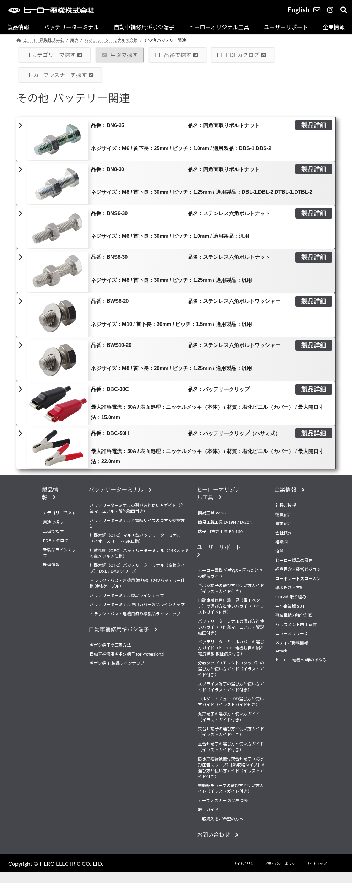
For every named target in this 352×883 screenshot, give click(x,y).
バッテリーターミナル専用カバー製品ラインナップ (137, 605)
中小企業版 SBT (290, 606)
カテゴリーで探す (54, 55)
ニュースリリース (291, 633)
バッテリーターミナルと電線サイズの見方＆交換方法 (137, 524)
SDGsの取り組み (290, 597)
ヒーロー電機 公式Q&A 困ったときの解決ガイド (230, 573)
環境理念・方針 (289, 588)
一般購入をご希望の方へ (220, 819)
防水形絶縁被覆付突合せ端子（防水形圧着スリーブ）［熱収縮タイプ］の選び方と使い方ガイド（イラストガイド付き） (232, 767)
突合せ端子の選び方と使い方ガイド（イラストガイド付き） (231, 732)
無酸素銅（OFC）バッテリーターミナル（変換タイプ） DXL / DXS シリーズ (137, 568)
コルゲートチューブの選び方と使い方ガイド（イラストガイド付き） (231, 702)
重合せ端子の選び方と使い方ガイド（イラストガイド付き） (231, 747)
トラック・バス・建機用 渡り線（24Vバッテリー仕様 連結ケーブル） (137, 583)
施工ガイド (208, 810)
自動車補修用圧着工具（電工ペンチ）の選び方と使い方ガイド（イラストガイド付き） (231, 606)
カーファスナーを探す (60, 75)
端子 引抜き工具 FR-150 (220, 532)
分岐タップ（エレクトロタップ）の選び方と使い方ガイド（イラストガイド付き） (231, 669)
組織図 (281, 542)
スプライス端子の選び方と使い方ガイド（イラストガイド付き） (231, 687)
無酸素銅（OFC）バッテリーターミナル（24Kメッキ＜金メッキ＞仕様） (139, 553)
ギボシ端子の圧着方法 (110, 645)
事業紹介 (283, 524)
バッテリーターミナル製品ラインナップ (127, 595)
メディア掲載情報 (291, 643)
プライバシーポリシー (281, 864)
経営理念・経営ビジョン (298, 569)
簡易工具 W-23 (212, 513)
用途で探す (123, 55)
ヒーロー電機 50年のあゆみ (301, 660)
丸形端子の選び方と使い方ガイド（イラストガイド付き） (229, 717)
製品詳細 (313, 125)
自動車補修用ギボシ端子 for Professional (127, 654)
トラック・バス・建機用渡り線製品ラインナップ (135, 614)
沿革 (279, 551)
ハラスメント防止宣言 (296, 625)
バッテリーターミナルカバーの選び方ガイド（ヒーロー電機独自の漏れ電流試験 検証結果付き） (231, 648)
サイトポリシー (245, 864)
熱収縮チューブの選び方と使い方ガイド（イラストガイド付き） (231, 789)
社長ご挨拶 (285, 505)
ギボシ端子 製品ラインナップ (117, 663)
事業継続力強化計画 (293, 615)
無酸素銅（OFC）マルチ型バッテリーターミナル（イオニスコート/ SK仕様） (135, 538)
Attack (281, 651)
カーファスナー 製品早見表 (223, 801)
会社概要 (283, 533)
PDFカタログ (242, 55)
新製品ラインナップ (59, 553)
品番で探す (177, 55)
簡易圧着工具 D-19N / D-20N (225, 522)
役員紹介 (283, 515)
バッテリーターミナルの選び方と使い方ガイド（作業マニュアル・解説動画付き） (137, 508)
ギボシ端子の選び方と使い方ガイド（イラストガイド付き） (231, 589)
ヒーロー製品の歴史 (293, 560)
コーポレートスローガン (298, 579)
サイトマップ (316, 864)
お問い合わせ (216, 835)
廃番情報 (51, 565)
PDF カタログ (55, 541)
